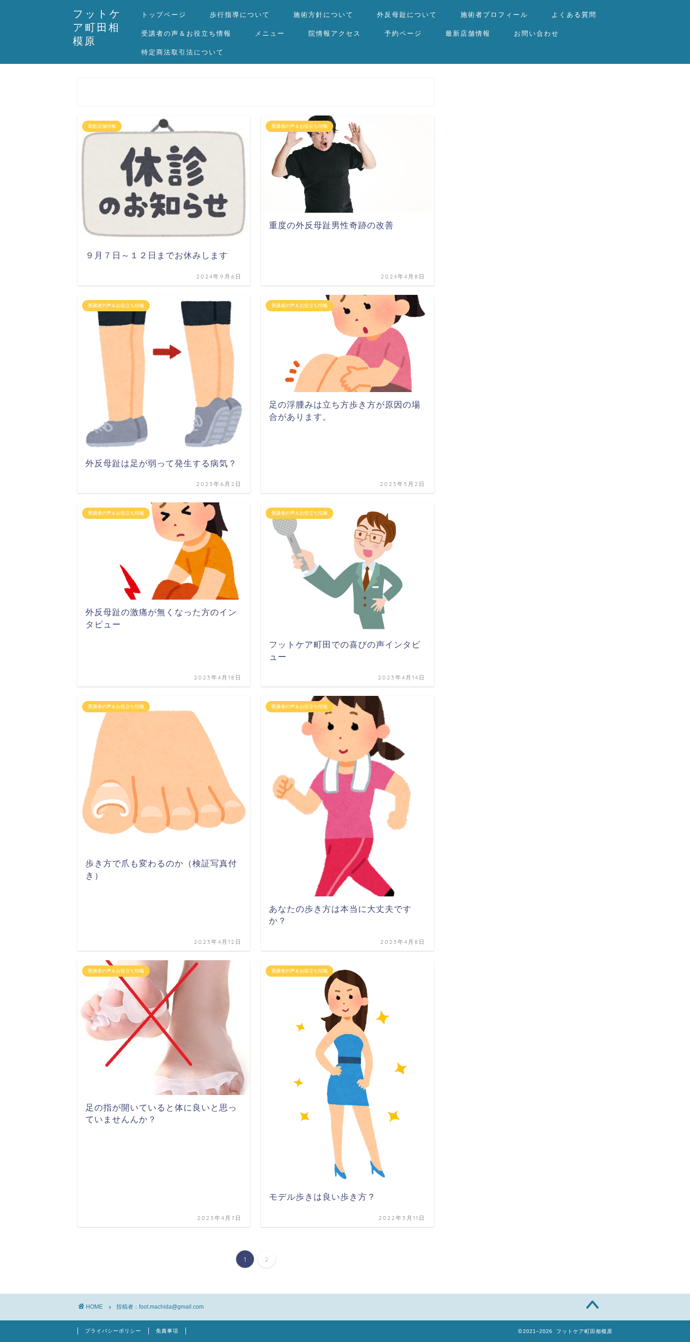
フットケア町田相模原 (97, 27)
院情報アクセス (334, 33)
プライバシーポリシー (113, 1331)
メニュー (270, 33)
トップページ (163, 14)
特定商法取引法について (182, 52)
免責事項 (167, 1331)
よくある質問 (574, 14)
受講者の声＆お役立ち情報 (186, 33)
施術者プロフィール (494, 14)
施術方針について (323, 14)
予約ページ (403, 33)
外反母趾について (407, 14)
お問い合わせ (536, 33)
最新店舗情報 (468, 33)
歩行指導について (240, 14)
